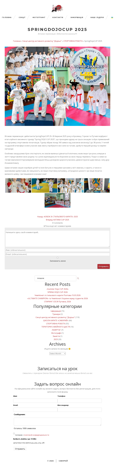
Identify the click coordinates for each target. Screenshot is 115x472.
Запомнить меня (57, 261)
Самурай (63, 461)
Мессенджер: (63, 405)
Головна (7, 17)
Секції (22, 17)
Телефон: (61, 396)
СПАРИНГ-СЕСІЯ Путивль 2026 (57, 301)
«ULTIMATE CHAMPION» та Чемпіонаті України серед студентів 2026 (57, 298)
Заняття (56, 336)
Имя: (15, 396)
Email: (15, 405)
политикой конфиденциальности (36, 435)
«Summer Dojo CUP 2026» (58, 289)
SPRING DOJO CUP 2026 (58, 292)
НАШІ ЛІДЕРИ (97, 17)
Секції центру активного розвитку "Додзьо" (42, 41)
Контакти (57, 17)
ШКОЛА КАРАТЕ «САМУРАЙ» (55, 320)
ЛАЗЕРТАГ (56, 330)
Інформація (77, 17)
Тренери (56, 314)
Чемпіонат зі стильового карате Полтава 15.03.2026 (57, 295)
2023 (56, 339)
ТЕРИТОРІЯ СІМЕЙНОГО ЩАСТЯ (55, 327)
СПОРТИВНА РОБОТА (73, 41)
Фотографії (39, 17)
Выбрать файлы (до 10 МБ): (24, 439)
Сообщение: (19, 414)
